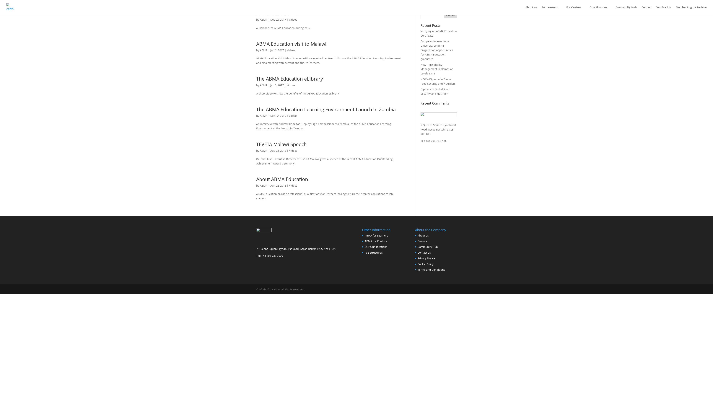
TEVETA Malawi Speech (281, 144)
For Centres (573, 7)
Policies (422, 241)
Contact (647, 7)
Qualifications (598, 7)
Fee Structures (374, 252)
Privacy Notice (426, 258)
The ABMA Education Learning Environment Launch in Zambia (326, 109)
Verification (663, 7)
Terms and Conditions (431, 269)
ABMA (263, 19)
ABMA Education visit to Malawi (291, 43)
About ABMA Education (282, 179)
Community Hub (626, 7)
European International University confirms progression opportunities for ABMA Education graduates (437, 50)
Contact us (424, 252)
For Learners (550, 7)
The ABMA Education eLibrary (289, 78)
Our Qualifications (376, 247)
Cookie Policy (426, 264)
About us (531, 7)
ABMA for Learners (376, 235)
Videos (293, 19)
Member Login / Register (691, 7)
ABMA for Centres (376, 241)
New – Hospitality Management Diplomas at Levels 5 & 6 (437, 69)
